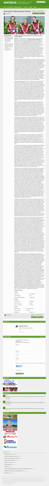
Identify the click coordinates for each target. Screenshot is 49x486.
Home (4, 7)
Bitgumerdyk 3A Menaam (34, 39)
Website (17, 358)
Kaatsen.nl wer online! (8, 462)
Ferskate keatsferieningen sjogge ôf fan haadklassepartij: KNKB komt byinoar (17, 468)
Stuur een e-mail (41, 13)
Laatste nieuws (10, 7)
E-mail (17, 354)
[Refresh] (22, 365)
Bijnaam (18, 351)
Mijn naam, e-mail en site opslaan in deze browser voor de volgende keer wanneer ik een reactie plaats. (18, 363)
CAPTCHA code (18, 370)
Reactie (17, 344)
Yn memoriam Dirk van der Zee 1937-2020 (11, 458)
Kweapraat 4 (6, 466)
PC (22, 7)
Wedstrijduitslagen (17, 7)
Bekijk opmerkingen (42, 336)
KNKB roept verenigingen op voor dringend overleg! (13, 470)
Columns (30, 7)
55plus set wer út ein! (8, 454)
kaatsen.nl (10, 2)
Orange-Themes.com (9, 483)
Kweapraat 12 (6, 472)
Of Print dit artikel (35, 13)
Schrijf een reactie (43, 321)
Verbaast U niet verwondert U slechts (10, 456)
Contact (34, 7)
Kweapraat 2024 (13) (7, 464)
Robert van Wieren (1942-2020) (9, 460)
